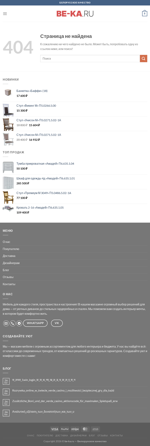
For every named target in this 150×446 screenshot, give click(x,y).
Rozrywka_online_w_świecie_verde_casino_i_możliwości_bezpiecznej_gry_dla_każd (63, 390)
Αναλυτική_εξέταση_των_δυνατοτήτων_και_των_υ (43, 411)
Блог (6, 270)
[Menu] (5, 13)
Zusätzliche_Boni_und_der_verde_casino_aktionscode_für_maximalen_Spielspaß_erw (65, 401)
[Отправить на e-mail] (6, 323)
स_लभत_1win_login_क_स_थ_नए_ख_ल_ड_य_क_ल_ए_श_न (43, 379)
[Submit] (143, 58)
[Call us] (13, 323)
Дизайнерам (11, 263)
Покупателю (11, 249)
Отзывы (8, 277)
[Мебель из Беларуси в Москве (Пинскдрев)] (75, 14)
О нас (6, 241)
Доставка (9, 255)
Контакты (9, 284)
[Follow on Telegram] (19, 323)
